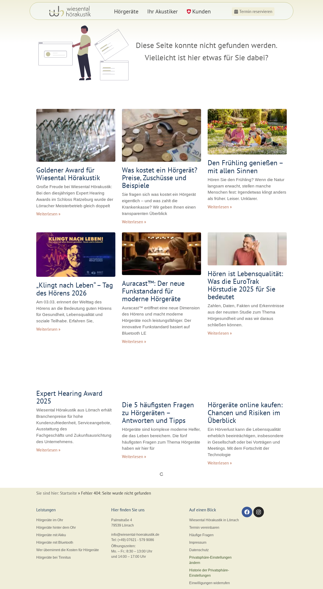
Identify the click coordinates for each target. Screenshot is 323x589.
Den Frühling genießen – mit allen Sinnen (245, 166)
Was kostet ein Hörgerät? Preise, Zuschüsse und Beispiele (159, 177)
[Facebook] (247, 512)
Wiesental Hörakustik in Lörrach (214, 520)
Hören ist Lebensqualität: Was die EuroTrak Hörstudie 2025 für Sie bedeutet (245, 285)
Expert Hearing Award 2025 (69, 397)
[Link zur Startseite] (71, 11)
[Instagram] (258, 512)
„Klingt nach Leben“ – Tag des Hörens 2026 (74, 288)
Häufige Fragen (201, 535)
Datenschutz (199, 550)
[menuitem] (126, 11)
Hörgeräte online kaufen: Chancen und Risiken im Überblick (245, 412)
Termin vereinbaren (204, 527)
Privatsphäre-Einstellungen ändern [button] (210, 560)
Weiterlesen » (48, 214)
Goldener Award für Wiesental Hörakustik (68, 173)
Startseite (68, 493)
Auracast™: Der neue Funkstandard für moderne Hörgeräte (153, 291)
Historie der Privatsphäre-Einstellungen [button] (209, 572)
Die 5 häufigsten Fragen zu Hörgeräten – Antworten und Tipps (158, 412)
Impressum (197, 542)
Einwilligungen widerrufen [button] (209, 583)
